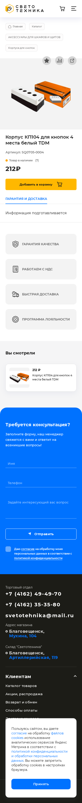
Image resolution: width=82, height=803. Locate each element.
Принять (41, 784)
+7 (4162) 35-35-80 (33, 605)
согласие (28, 549)
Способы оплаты (21, 710)
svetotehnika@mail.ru (39, 615)
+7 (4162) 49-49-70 (33, 594)
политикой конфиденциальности (38, 558)
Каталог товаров (21, 686)
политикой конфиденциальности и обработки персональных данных (39, 756)
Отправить (44, 534)
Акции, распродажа (24, 694)
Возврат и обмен (21, 702)
